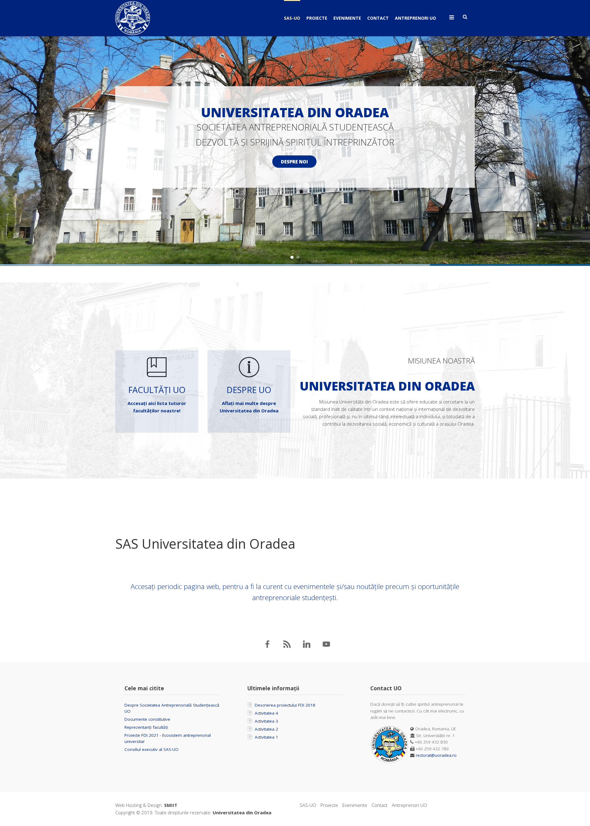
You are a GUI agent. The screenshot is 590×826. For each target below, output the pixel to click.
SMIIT (170, 805)
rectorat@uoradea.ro (436, 755)
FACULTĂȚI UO (157, 390)
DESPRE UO (248, 390)
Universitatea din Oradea (242, 812)
